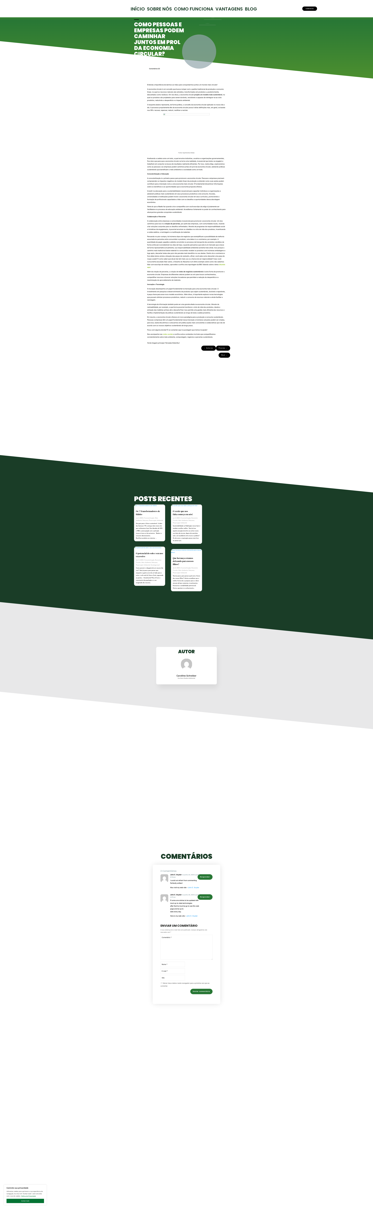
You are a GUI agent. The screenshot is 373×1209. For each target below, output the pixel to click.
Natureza (145, 520)
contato (310, 9)
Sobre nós (159, 9)
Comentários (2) (154, 68)
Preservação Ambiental (156, 520)
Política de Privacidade (28, 1196)
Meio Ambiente (146, 562)
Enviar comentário (201, 991)
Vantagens (229, 9)
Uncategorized (155, 565)
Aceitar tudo (25, 1201)
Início (138, 9)
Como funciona (193, 9)
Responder (205, 877)
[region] (25, 1195)
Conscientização (149, 518)
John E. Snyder (176, 875)
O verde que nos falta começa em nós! (183, 513)
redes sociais (168, 334)
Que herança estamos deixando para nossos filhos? (183, 561)
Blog (251, 9)
